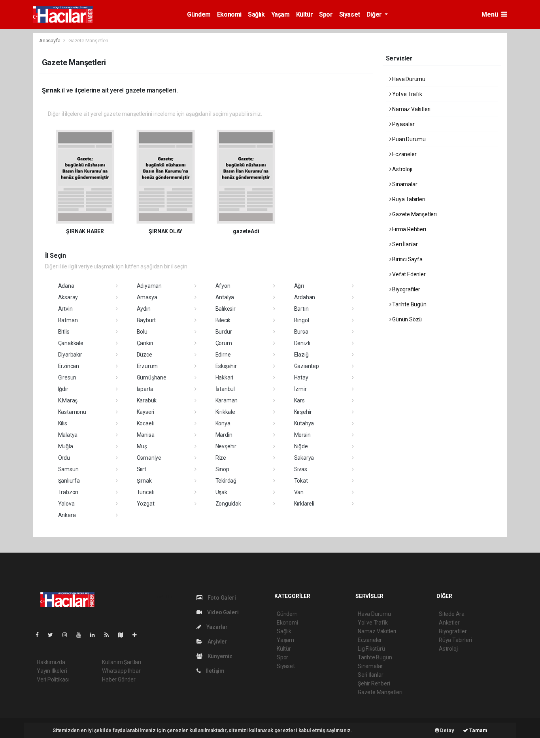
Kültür (304, 14)
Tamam (477, 730)
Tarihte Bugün (408, 304)
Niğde (301, 446)
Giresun (67, 377)
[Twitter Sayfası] (53, 635)
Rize (220, 458)
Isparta (145, 389)
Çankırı (145, 343)
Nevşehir (225, 446)
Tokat (301, 481)
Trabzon (68, 492)
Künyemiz (219, 656)
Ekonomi (229, 14)
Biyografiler (405, 289)
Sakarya (304, 458)
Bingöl (301, 320)
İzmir (300, 389)
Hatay (301, 377)
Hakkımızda (51, 662)
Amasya (147, 297)
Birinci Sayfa (406, 259)
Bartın (301, 309)
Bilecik (223, 320)
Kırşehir (303, 412)
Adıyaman (149, 286)
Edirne (223, 354)
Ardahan (304, 297)
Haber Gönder (119, 679)
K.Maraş (68, 400)
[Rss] (109, 635)
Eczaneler (403, 154)
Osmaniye (149, 458)
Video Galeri (222, 612)
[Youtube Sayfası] (81, 635)
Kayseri (146, 412)
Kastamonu (72, 412)
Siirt (141, 469)
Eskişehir (226, 366)
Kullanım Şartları (121, 662)
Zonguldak (228, 503)
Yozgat (146, 503)
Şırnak (144, 481)
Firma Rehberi (408, 229)
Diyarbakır (70, 354)
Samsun (68, 469)
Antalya (224, 297)
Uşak (221, 492)
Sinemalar (370, 666)
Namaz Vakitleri (410, 109)
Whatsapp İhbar (121, 671)
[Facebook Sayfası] (40, 635)
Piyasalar (402, 124)
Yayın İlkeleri (52, 671)
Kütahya (304, 423)
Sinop (222, 469)
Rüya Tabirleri (408, 199)
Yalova (66, 503)
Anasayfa (50, 40)
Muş (142, 446)
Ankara (67, 515)
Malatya (68, 435)
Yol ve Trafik (406, 94)
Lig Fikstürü (371, 649)
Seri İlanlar (404, 244)
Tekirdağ (225, 481)
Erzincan (68, 366)
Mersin (302, 435)
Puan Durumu (408, 139)
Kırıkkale (225, 412)
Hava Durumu (408, 79)
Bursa (301, 331)
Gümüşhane (151, 377)
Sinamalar (404, 184)
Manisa (146, 435)
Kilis (62, 423)
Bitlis (64, 331)
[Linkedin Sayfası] (95, 635)
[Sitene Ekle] (137, 635)
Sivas (300, 469)
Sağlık (256, 14)
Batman (68, 320)
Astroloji (401, 169)
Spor (325, 14)
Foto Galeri (221, 598)
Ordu (64, 458)
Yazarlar (216, 627)
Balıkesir (225, 309)
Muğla (65, 446)
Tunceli (145, 492)
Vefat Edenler (408, 274)
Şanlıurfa (69, 481)
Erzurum (147, 366)
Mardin (223, 435)
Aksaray (68, 297)
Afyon (222, 286)
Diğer (374, 14)
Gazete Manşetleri (414, 214)
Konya (222, 423)
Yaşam (280, 14)
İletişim (215, 671)
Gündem (199, 14)
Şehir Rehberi (374, 683)
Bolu (142, 331)
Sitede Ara (451, 614)
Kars (299, 400)
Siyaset (349, 14)
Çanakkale (70, 343)
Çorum (223, 343)
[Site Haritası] (124, 635)
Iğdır (63, 389)
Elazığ (301, 354)
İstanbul (225, 389)
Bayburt (146, 320)
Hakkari (224, 377)
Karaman (226, 400)
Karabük (147, 400)
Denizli (302, 343)
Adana (66, 286)
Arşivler (216, 641)
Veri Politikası (53, 679)
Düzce (144, 354)
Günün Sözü (406, 319)
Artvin (65, 309)
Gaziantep (306, 366)
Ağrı (299, 286)
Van (299, 492)
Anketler (449, 622)
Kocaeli (145, 423)
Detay (446, 730)
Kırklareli (304, 503)
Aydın (144, 309)
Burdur (223, 331)
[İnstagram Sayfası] (68, 635)
